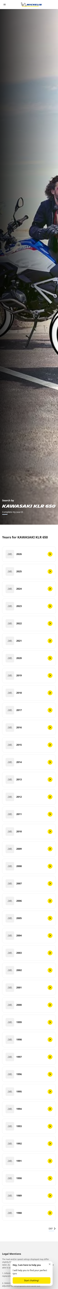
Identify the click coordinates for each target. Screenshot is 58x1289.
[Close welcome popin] (49, 1264)
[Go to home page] (31, 4)
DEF (51, 1228)
